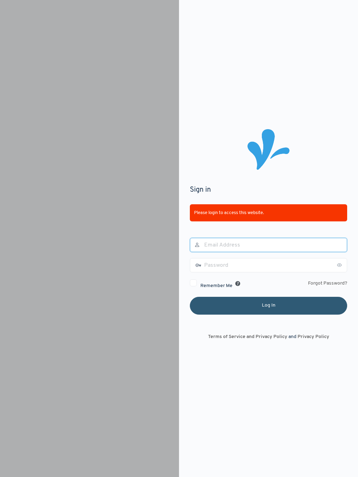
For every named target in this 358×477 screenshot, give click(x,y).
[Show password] (340, 265)
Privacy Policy (313, 336)
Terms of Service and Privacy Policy (247, 336)
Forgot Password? (327, 283)
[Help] (238, 283)
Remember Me (216, 285)
